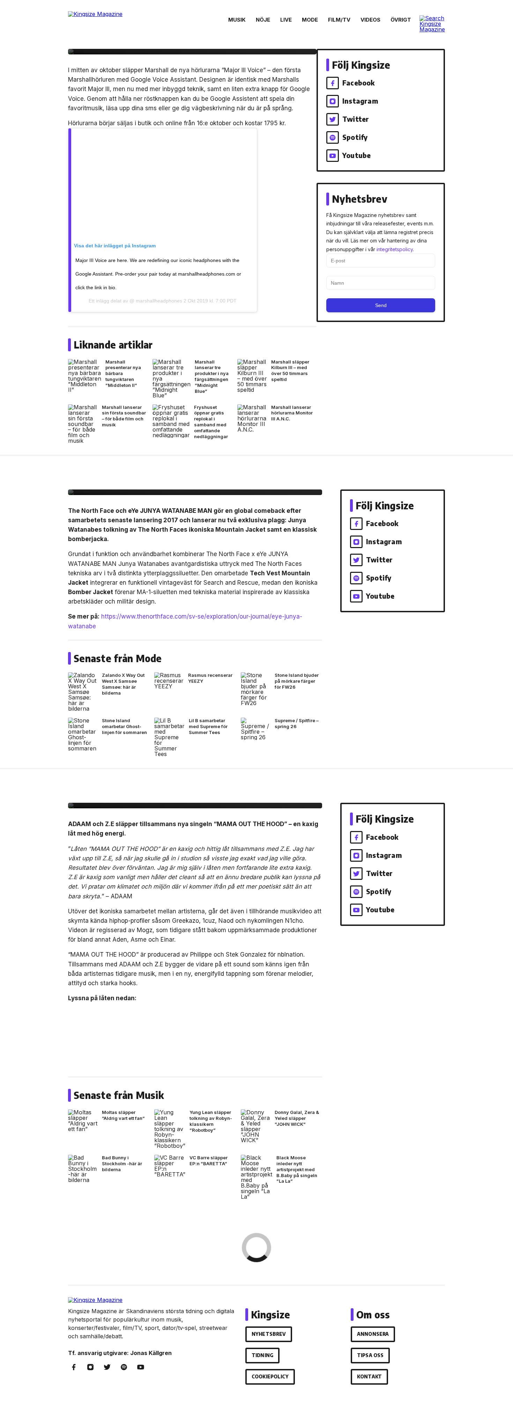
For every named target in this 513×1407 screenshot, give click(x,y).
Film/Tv (339, 19)
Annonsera (373, 1334)
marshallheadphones (158, 301)
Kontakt (369, 1376)
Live (286, 19)
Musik (237, 19)
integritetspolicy (395, 249)
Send (381, 305)
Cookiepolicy (270, 1376)
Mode (310, 19)
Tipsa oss (370, 1355)
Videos (370, 19)
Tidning (262, 1355)
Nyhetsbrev (269, 1334)
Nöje (263, 19)
